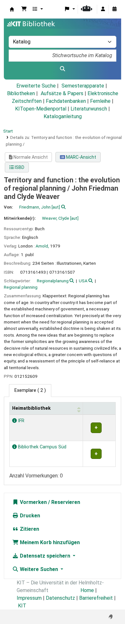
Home (87, 590)
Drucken (29, 516)
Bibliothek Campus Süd (41, 447)
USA (83, 280)
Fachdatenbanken (66, 101)
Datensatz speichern (45, 556)
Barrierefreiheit (96, 598)
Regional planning (21, 287)
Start (8, 130)
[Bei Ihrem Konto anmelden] (102, 9)
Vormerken (33, 502)
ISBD (19, 167)
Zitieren (29, 529)
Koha (12, 9)
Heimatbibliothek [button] (31, 408)
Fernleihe (100, 101)
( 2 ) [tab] (30, 390)
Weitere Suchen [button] (39, 569)
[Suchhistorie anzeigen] (114, 9)
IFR (20, 420)
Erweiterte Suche (36, 86)
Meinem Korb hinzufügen (49, 542)
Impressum (29, 598)
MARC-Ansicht (80, 157)
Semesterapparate (83, 86)
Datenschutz (60, 598)
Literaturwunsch (89, 109)
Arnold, (42, 245)
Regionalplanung (53, 280)
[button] (24, 9)
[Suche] (62, 69)
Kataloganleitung (63, 116)
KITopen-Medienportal (40, 109)
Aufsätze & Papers (62, 93)
